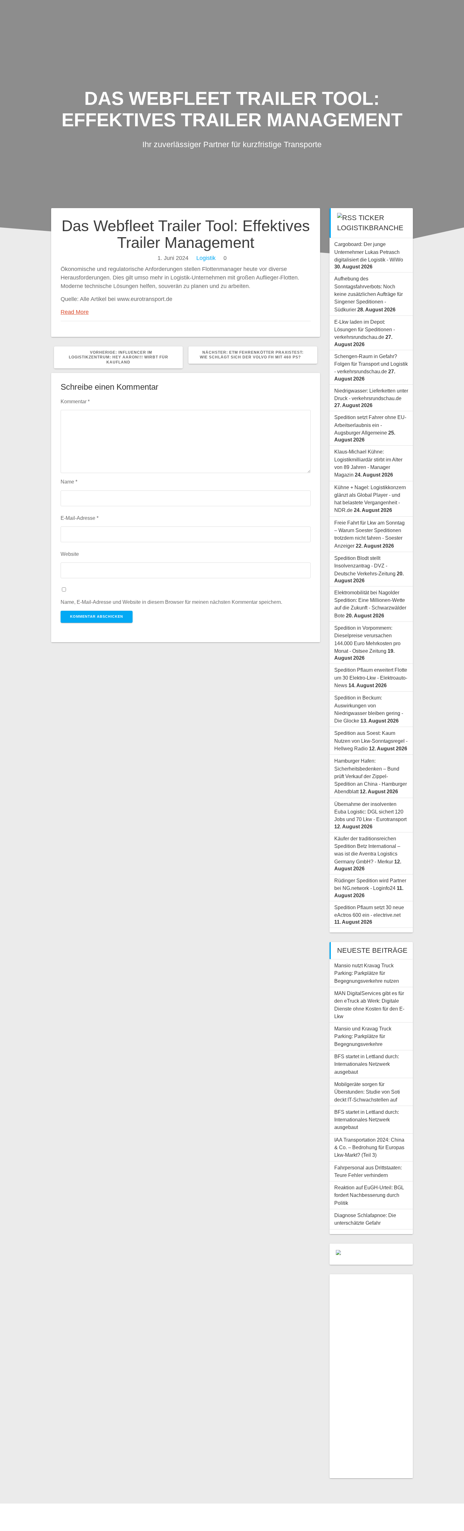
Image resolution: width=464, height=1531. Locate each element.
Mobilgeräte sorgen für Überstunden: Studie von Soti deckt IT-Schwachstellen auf (367, 1091)
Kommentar (75, 401)
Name (69, 481)
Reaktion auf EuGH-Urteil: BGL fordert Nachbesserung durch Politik (369, 1195)
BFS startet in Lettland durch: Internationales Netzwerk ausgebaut (366, 1064)
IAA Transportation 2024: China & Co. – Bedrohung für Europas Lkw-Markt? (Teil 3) (369, 1147)
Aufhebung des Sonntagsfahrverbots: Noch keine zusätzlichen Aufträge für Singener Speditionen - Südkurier (368, 294)
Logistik (206, 258)
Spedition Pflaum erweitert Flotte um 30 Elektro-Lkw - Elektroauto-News (370, 677)
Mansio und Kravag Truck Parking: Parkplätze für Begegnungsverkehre (362, 1036)
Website (70, 554)
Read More (75, 312)
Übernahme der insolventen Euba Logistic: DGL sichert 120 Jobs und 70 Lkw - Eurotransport (370, 811)
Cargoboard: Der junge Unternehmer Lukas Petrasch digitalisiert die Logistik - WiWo (368, 251)
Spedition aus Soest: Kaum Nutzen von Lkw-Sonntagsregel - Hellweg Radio (370, 740)
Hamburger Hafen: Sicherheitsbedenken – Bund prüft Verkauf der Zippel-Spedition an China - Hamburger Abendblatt (370, 776)
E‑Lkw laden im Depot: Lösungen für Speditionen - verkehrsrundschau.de (364, 329)
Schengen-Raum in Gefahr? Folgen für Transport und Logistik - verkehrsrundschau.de (371, 364)
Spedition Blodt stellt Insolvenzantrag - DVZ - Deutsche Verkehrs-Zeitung (365, 565)
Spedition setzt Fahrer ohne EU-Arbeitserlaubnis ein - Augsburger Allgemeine (370, 424)
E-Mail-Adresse (79, 518)
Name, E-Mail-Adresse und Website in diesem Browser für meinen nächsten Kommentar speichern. (171, 602)
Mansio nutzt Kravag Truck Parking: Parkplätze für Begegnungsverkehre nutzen (366, 973)
